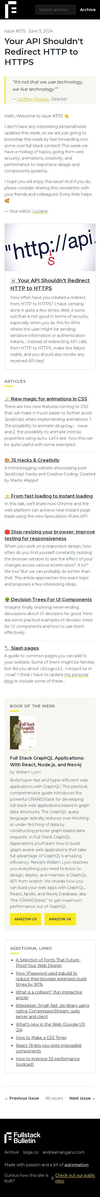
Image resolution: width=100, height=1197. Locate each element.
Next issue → (82, 1098)
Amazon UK (60, 919)
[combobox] (56, 9)
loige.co (30, 1152)
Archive (88, 9)
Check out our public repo (75, 1178)
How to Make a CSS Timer (41, 1037)
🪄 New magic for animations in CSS (45, 399)
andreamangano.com (64, 1152)
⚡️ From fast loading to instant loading (48, 496)
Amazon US (25, 919)
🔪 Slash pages (21, 648)
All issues (54, 1098)
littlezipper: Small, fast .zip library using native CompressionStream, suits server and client (52, 1011)
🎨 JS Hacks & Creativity (31, 460)
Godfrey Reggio (33, 99)
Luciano (40, 211)
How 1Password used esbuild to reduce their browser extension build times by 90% (51, 979)
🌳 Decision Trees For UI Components (48, 599)
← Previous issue (21, 1098)
